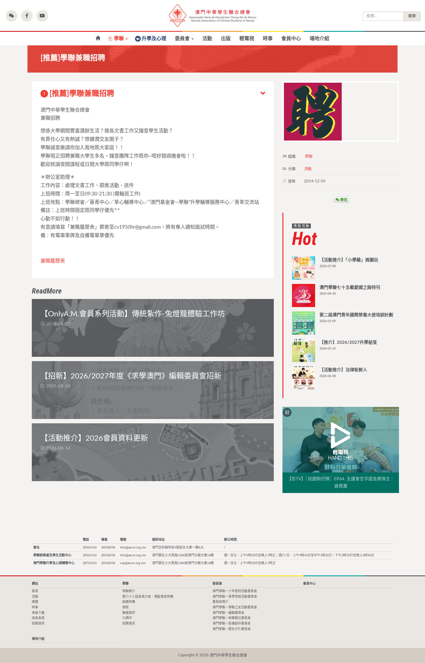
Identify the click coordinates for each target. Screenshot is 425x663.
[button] (11, 16)
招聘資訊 (38, 623)
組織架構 (128, 601)
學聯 (119, 38)
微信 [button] (343, 199)
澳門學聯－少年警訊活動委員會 (234, 591)
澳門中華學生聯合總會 (212, 15)
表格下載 (38, 612)
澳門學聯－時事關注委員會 (231, 618)
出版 (226, 38)
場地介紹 (319, 38)
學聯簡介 (128, 591)
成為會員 (38, 618)
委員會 (183, 38)
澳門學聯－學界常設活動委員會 (234, 596)
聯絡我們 (128, 612)
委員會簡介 (220, 601)
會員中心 (291, 38)
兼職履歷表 (52, 260)
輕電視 (246, 38)
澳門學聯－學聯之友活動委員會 (234, 607)
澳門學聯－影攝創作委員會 (231, 623)
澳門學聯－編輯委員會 (228, 612)
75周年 (127, 618)
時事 (268, 38)
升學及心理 (154, 38)
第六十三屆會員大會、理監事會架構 (147, 596)
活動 (207, 38)
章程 (125, 607)
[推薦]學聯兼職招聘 (78, 93)
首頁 (97, 38)
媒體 (35, 601)
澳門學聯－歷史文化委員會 (231, 629)
